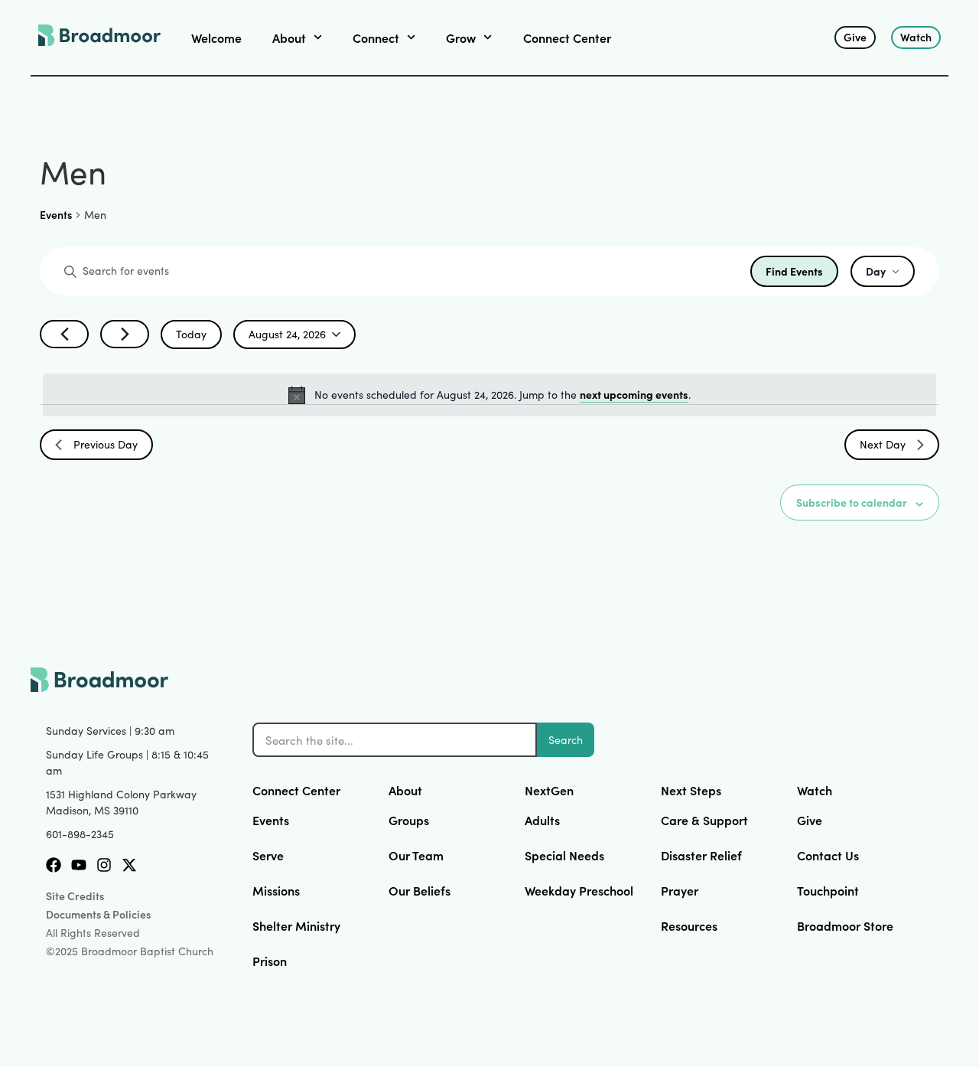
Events (56, 214)
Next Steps (691, 789)
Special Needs (564, 855)
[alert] (489, 395)
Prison (269, 960)
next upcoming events (634, 394)
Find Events (794, 271)
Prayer (679, 890)
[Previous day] (64, 334)
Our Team (416, 855)
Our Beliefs (419, 890)
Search (565, 740)
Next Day (883, 444)
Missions (276, 890)
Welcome (216, 37)
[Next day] (124, 334)
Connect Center (567, 37)
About (405, 789)
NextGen (549, 789)
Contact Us (828, 855)
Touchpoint (828, 890)
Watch (814, 789)
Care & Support (704, 819)
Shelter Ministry (296, 925)
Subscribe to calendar (851, 502)
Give (809, 819)
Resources (689, 925)
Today (191, 334)
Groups (409, 819)
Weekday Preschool (579, 890)
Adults (542, 819)
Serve (268, 855)
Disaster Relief (701, 855)
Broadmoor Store (845, 925)
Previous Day (105, 444)
